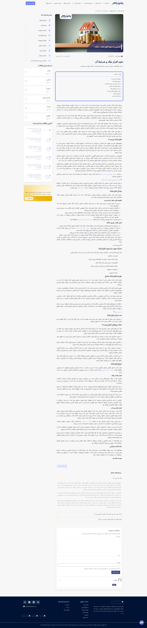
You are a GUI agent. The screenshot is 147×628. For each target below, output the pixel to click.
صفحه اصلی (121, 11)
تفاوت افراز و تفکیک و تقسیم (86, 220)
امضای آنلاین (46, 98)
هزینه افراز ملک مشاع (114, 86)
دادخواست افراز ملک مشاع (83, 228)
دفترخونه (107, 3)
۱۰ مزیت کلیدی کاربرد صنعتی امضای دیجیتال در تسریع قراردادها (34, 165)
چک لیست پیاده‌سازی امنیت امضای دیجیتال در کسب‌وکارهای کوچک (34, 129)
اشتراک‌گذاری (61, 466)
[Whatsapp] (25, 602)
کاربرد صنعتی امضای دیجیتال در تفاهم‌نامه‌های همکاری (33, 138)
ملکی (49, 70)
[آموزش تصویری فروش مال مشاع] (112, 180)
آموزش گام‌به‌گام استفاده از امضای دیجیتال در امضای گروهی (34, 147)
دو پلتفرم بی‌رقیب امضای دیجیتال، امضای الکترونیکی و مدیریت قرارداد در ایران (34, 175)
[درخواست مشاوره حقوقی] (117, 312)
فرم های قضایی (88, 3)
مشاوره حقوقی (66, 3)
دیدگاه (118, 536)
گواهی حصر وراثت (86, 421)
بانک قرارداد (98, 3)
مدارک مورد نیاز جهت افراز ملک (112, 84)
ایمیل (118, 562)
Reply (114, 585)
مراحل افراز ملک (116, 81)
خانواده (48, 89)
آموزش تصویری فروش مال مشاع (108, 174)
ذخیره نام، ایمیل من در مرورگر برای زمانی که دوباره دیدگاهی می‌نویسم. (101, 568)
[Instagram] (38, 602)
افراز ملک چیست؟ (115, 79)
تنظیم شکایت (77, 3)
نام (119, 555)
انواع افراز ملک (116, 94)
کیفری (49, 80)
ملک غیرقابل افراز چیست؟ (113, 91)
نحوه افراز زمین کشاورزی (108, 370)
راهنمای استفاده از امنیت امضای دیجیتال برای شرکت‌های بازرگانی (33, 156)
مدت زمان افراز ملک (115, 89)
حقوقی (48, 116)
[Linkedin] (34, 602)
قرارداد (49, 107)
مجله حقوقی (49, 3)
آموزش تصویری (57, 3)
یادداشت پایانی (116, 96)
